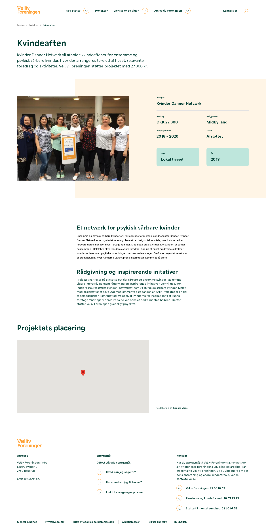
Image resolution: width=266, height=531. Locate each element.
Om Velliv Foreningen (168, 10)
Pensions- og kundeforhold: (212, 498)
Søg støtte (73, 10)
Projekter (101, 10)
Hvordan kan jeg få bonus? (124, 482)
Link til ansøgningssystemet (125, 492)
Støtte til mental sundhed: (211, 508)
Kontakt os (230, 10)
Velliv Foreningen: (205, 488)
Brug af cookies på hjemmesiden (93, 521)
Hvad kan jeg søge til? (121, 472)
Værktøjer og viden (126, 10)
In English (180, 521)
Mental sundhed (27, 521)
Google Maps (180, 407)
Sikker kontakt (158, 521)
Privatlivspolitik (54, 521)
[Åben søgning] (246, 11)
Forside (21, 25)
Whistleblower (131, 521)
